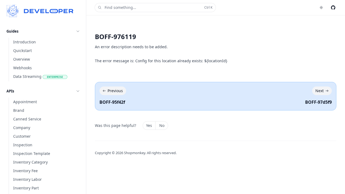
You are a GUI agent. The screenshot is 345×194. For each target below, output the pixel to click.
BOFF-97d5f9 (318, 102)
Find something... (158, 7)
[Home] (40, 10)
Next (319, 90)
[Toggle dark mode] (321, 7)
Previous (115, 90)
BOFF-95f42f (112, 102)
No (161, 125)
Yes (149, 125)
